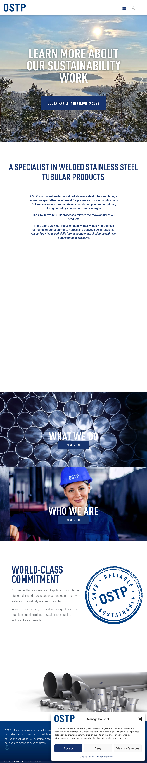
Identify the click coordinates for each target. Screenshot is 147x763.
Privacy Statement (105, 756)
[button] (140, 719)
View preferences (127, 748)
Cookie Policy (87, 756)
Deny (98, 748)
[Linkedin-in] (7, 747)
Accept (68, 748)
